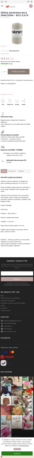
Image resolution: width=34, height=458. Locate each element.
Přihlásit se (17, 279)
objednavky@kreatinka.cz (12, 321)
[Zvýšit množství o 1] (6, 72)
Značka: (5, 53)
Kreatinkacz (7, 326)
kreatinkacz (7, 329)
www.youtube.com (9, 331)
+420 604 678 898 (9, 323)
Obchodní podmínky (8, 300)
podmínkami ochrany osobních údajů (17, 285)
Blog (2, 295)
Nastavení (17, 449)
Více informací (24, 446)
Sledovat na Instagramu (11, 436)
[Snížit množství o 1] (2, 72)
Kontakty (4, 308)
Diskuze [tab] (21, 171)
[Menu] (2, 5)
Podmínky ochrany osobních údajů (13, 303)
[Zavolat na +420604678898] (6, 1)
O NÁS (3, 305)
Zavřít (28, 108)
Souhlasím (17, 453)
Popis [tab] (4, 171)
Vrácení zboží (5, 310)
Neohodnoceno (14, 50)
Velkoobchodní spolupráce (10, 298)
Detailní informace (7, 94)
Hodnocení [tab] (12, 171)
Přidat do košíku (19, 72)
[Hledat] (28, 1)
